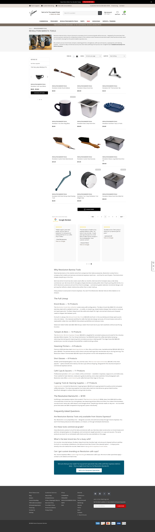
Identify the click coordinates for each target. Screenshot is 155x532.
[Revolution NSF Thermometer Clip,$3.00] (114, 72)
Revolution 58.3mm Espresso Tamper (68, 335)
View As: (69, 56)
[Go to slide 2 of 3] (39, 99)
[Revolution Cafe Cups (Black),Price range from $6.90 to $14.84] (39, 77)
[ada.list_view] (73, 56)
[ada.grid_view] (77, 56)
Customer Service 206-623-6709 (100, 5)
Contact (121, 5)
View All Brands (82, 515)
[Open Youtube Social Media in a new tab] (109, 493)
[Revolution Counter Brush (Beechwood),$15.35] (64, 143)
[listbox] (117, 56)
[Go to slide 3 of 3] (41, 99)
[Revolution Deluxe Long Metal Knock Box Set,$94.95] (114, 143)
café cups (71, 374)
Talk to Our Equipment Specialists (89, 470)
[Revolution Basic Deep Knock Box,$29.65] (89, 108)
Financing (114, 5)
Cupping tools (58, 386)
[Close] (151, 2)
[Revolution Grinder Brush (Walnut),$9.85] (64, 72)
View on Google (60, 246)
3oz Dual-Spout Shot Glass (99, 361)
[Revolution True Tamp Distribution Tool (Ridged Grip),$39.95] (89, 180)
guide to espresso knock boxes (97, 446)
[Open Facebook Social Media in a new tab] (104, 493)
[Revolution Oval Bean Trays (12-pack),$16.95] (114, 108)
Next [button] (47, 76)
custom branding (73, 378)
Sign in (108, 13)
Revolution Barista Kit (93, 399)
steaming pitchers (78, 349)
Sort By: (106, 56)
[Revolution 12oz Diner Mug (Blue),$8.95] (64, 108)
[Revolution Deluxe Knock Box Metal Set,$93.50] (114, 180)
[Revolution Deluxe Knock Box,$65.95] (89, 72)
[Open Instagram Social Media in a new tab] (100, 493)
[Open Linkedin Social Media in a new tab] (95, 493)
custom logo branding (78, 454)
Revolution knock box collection (67, 307)
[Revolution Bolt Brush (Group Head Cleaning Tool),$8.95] (64, 180)
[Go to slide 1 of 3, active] (37, 99)
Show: (82, 56)
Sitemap (31, 512)
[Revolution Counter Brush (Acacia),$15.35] (89, 143)
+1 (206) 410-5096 (54, 14)
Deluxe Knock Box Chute (76, 317)
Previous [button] (31, 76)
